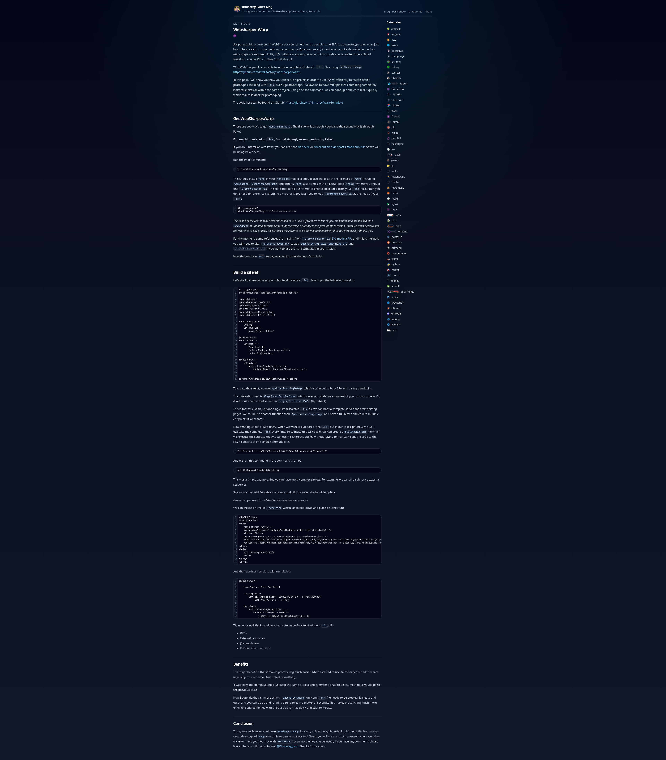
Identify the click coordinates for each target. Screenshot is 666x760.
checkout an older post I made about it (339, 147)
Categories (415, 11)
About (428, 11)
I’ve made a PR (341, 238)
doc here (304, 147)
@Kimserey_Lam (287, 746)
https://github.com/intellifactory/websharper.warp (266, 72)
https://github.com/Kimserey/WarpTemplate (314, 102)
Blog (387, 11)
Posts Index (399, 11)
